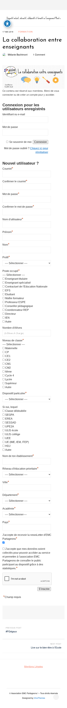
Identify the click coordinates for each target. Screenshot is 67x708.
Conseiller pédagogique (19, 306)
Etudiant (10, 294)
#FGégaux (11, 631)
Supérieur (11, 383)
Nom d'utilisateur (12, 219)
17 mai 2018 (7, 31)
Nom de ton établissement (18, 455)
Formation (25, 31)
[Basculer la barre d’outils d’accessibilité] (7, 23)
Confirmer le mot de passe (18, 206)
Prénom (7, 231)
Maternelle (11, 348)
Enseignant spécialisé (18, 282)
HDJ (7, 446)
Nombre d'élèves (12, 327)
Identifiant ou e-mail (13, 114)
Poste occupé (11, 271)
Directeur (10, 313)
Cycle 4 (9, 375)
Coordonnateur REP (17, 310)
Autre (8, 321)
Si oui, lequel (10, 407)
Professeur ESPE (15, 302)
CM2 (8, 367)
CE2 (7, 360)
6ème (8, 371)
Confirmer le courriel (14, 181)
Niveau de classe (13, 340)
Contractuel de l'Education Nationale (26, 286)
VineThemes (39, 697)
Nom (5, 244)
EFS (7, 290)
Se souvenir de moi (20, 142)
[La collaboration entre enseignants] (33, 77)
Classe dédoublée (15, 411)
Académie (9, 508)
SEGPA (9, 414)
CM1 (8, 363)
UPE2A (9, 426)
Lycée (8, 379)
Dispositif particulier (14, 393)
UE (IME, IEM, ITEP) (17, 442)
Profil (6, 257)
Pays (6, 522)
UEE (8, 438)
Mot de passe (10, 127)
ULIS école (11, 430)
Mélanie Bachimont (17, 54)
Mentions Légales (33, 666)
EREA (9, 418)
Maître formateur (14, 298)
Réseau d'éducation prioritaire (20, 468)
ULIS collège (12, 434)
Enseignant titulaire (16, 278)
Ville (5, 482)
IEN (7, 317)
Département (10, 494)
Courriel (7, 168)
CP (7, 352)
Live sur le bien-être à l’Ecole (46, 647)
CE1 (7, 356)
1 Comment (39, 54)
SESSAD (10, 422)
